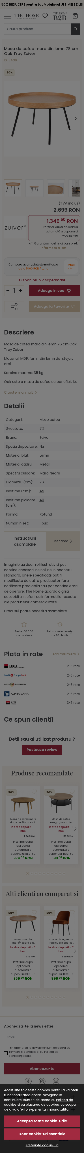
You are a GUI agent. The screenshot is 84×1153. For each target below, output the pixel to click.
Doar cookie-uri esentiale (42, 1133)
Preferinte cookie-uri (42, 1145)
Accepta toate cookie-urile (42, 1121)
